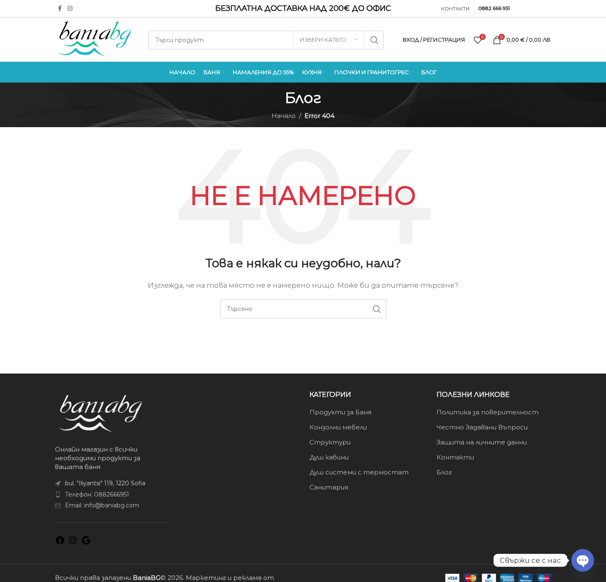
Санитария (328, 487)
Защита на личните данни (481, 442)
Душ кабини (329, 457)
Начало (284, 116)
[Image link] (101, 412)
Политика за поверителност (487, 412)
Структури (330, 442)
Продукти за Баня (340, 412)
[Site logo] (95, 39)
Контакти (455, 457)
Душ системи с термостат (359, 472)
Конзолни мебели (338, 427)
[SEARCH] (374, 40)
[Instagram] (73, 543)
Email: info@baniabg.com (102, 505)
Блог (444, 472)
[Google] (86, 543)
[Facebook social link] (60, 8)
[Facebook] (60, 543)
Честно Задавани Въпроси (482, 427)
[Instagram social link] (70, 8)
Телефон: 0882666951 (97, 494)
